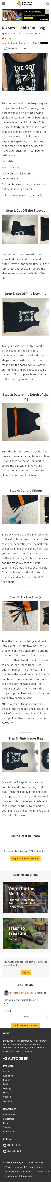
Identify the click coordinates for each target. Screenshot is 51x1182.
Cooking (7, 1088)
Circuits (7, 1071)
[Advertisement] (25, 15)
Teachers (7, 1101)
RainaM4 (9, 33)
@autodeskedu (14, 1151)
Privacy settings (34, 1167)
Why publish (9, 1114)
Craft (19, 33)
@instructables (14, 1145)
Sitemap (7, 1127)
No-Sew (28, 33)
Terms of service (35, 1162)
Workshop (8, 1075)
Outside (7, 1096)
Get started (8, 1118)
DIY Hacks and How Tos (21, 993)
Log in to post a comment (25, 1025)
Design (6, 1079)
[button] (3, 3)
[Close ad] (47, 11)
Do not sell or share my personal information (27, 1171)
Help (5, 1123)
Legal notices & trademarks (18, 1176)
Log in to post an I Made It (25, 858)
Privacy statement (14, 1167)
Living (6, 1092)
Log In (25, 972)
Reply (26, 1016)
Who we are (9, 1131)
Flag (9, 1011)
